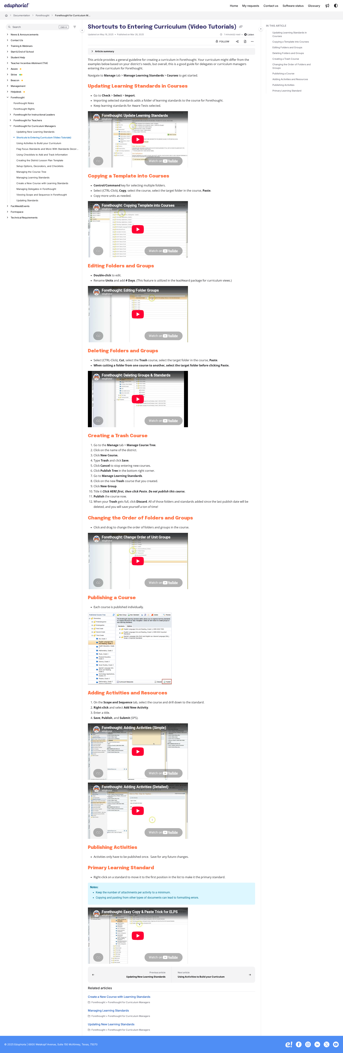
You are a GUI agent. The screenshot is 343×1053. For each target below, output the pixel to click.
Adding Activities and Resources (290, 79)
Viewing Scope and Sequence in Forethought (41, 194)
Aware (14, 68)
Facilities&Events (20, 206)
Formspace (17, 211)
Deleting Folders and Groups (288, 53)
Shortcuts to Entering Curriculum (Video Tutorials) (43, 137)
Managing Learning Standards (32, 177)
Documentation (21, 15)
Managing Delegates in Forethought (36, 189)
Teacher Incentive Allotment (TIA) (29, 63)
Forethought (42, 15)
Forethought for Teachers (28, 120)
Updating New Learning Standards (35, 131)
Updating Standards (27, 200)
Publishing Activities (283, 84)
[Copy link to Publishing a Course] (141, 598)
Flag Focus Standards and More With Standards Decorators (47, 148)
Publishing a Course (283, 73)
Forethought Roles (24, 103)
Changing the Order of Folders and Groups (291, 66)
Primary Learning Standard (286, 90)
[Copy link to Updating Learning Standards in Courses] (193, 86)
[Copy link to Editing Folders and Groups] (160, 266)
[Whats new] (327, 6)
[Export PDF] (245, 41)
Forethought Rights (24, 108)
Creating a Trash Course (285, 58)
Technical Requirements (24, 217)
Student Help (18, 57)
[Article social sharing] (237, 41)
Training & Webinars (22, 46)
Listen (250, 34)
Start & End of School (22, 51)
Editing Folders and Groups (287, 47)
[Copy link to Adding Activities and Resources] (173, 693)
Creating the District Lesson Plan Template (39, 160)
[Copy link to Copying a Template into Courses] (175, 176)
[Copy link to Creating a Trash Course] (153, 436)
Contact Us (17, 40)
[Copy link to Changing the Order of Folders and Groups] (199, 518)
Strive (14, 74)
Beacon (15, 80)
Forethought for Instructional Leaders (34, 114)
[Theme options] (336, 6)
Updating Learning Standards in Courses (289, 34)
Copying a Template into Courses (290, 41)
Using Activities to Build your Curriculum (38, 143)
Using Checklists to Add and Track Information (42, 154)
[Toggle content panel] (261, 29)
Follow (224, 41)
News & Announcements (24, 34)
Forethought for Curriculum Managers (73, 15)
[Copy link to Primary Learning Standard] (160, 868)
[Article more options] (252, 41)
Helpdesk (16, 91)
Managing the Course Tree (31, 171)
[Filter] (75, 27)
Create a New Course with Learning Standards (42, 183)
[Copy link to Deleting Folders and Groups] (164, 351)
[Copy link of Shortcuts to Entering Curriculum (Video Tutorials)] (241, 27)
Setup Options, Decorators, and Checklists (39, 166)
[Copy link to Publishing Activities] (143, 847)
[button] (38, 27)
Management (18, 86)
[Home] (16, 5)
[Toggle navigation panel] (82, 30)
